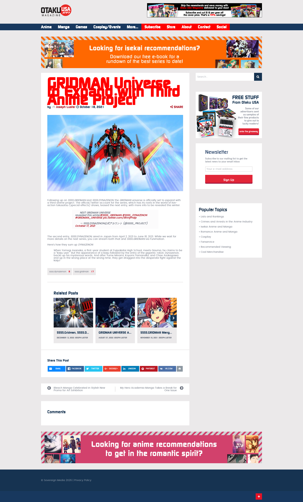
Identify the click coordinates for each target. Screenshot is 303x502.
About (187, 27)
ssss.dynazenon (59, 271)
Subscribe (152, 27)
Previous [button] (57, 318)
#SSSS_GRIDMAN (111, 215)
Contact (204, 27)
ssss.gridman (84, 271)
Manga (63, 27)
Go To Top (259, 496)
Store (171, 27)
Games (81, 27)
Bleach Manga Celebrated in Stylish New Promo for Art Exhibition (79, 389)
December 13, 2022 (65, 338)
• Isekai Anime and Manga (215, 226)
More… (132, 27)
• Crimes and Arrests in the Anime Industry (225, 221)
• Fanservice (206, 242)
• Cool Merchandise (211, 252)
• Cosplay (205, 237)
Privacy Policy (82, 480)
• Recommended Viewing (215, 247)
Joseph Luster (65, 107)
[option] (73, 320)
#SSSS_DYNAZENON (134, 215)
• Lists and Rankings (211, 216)
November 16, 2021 (149, 338)
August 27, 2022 (106, 338)
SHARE (178, 107)
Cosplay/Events (107, 27)
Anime (46, 27)
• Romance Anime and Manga (218, 232)
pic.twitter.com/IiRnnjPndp (120, 217)
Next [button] (173, 318)
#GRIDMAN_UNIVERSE (88, 217)
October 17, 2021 (85, 226)
